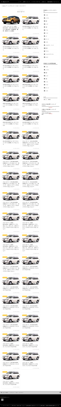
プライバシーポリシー (6, 405)
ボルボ (46, 57)
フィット (46, 99)
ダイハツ (47, 39)
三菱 (46, 27)
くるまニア (5, 1)
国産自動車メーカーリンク (53, 1)
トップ (19, 1)
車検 (49, 99)
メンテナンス (11, 392)
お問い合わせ (14, 405)
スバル (46, 30)
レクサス (47, 18)
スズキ (46, 42)
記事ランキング (26, 1)
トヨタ (46, 15)
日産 (46, 21)
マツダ (46, 33)
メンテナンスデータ (36, 1)
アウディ (47, 51)
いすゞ (46, 36)
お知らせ (44, 1)
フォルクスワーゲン (49, 54)
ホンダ (46, 24)
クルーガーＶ (21, 392)
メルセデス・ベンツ (49, 45)
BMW (46, 48)
